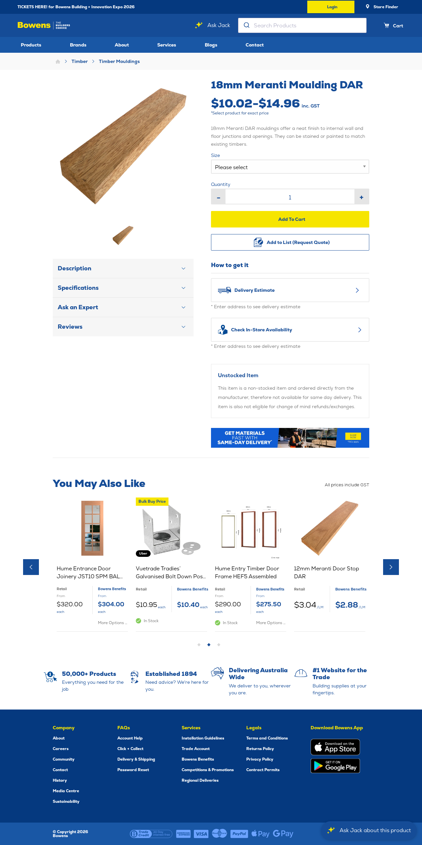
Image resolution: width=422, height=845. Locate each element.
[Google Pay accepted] (283, 833)
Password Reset (133, 769)
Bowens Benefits (198, 759)
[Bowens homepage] (43, 25)
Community (64, 759)
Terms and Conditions (267, 738)
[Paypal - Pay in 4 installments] (239, 833)
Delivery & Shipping (136, 759)
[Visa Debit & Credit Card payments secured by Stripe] (201, 833)
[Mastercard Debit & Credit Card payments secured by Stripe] (219, 833)
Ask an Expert (78, 307)
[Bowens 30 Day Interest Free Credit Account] (151, 833)
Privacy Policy (259, 759)
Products (31, 45)
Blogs (211, 45)
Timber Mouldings (119, 61)
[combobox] (302, 25)
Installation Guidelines (203, 738)
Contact (255, 45)
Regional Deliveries (200, 780)
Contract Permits (263, 769)
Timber (80, 61)
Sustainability (66, 801)
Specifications (78, 287)
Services (166, 45)
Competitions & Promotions (208, 769)
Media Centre (66, 791)
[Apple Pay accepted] (261, 833)
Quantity (220, 184)
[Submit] (246, 25)
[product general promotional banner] (290, 437)
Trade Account (196, 748)
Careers (61, 748)
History (60, 780)
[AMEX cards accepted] (183, 833)
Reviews (70, 326)
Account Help (130, 738)
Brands (78, 45)
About (122, 45)
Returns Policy (260, 748)
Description (74, 268)
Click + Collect (130, 748)
